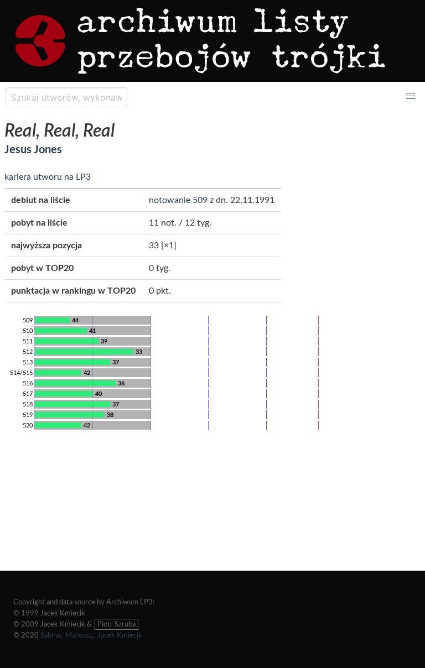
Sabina (50, 635)
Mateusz (78, 635)
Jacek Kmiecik (119, 635)
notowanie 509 (178, 200)
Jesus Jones (33, 149)
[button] (410, 96)
